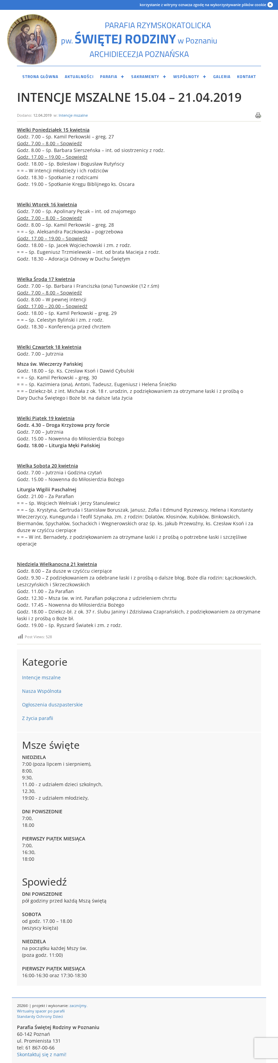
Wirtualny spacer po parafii (41, 1010)
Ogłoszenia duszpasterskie (52, 704)
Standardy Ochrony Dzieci (40, 1016)
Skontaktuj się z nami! (41, 1054)
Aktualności (79, 76)
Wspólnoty (186, 76)
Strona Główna (40, 76)
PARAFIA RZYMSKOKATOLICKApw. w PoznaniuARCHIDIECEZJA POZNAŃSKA (139, 39)
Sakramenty (145, 76)
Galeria (222, 76)
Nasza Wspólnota (41, 691)
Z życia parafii (37, 718)
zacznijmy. (78, 1005)
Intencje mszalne (73, 115)
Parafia (108, 76)
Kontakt (246, 76)
